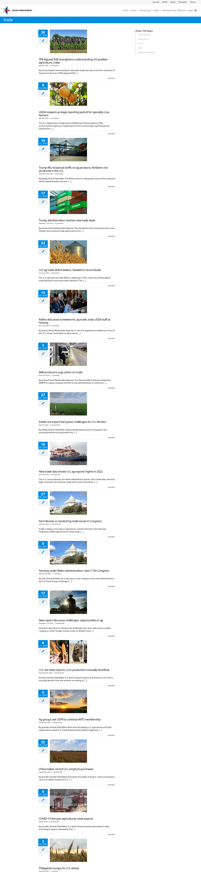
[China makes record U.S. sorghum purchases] (68, 751)
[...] (76, 73)
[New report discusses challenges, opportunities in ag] (68, 602)
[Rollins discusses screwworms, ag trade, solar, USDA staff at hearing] (68, 301)
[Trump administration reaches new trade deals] (68, 202)
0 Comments (54, 66)
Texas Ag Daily (144, 34)
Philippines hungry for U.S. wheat (59, 868)
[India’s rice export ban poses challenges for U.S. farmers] (68, 404)
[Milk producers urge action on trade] (68, 354)
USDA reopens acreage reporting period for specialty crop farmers (74, 113)
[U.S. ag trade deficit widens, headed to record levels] (68, 252)
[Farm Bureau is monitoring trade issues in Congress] (68, 503)
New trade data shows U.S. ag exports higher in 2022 (71, 471)
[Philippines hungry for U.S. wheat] (68, 850)
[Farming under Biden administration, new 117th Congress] (68, 552)
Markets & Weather (146, 52)
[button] (196, 10)
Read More (111, 78)
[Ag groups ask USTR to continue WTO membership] (68, 701)
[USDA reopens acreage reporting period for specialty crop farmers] (68, 94)
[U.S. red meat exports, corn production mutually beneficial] (68, 652)
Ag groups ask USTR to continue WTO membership (69, 719)
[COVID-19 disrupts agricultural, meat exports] (68, 800)
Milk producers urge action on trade (60, 372)
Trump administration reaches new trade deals (67, 220)
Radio (140, 48)
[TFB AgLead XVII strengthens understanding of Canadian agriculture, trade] (68, 41)
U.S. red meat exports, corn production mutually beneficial (74, 670)
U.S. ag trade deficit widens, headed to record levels (70, 270)
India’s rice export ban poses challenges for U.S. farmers (72, 422)
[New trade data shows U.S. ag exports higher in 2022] (68, 453)
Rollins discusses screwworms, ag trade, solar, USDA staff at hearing (74, 320)
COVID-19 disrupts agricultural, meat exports (66, 818)
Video (140, 43)
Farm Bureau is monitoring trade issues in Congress (70, 521)
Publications (143, 39)
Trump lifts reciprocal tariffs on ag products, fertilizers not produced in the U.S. (73, 169)
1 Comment (57, 574)
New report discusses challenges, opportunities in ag (71, 620)
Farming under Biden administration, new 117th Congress (74, 570)
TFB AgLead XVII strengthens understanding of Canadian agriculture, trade (73, 60)
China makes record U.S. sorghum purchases (66, 769)
